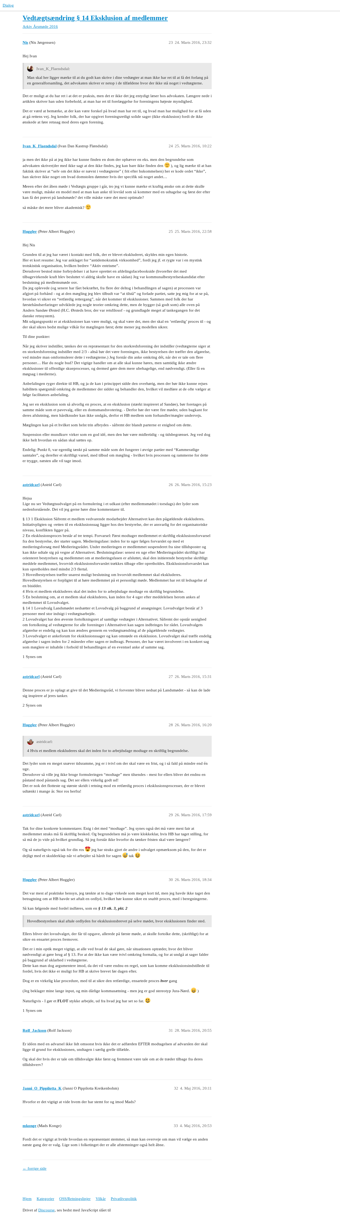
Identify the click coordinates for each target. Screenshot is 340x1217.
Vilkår (101, 1199)
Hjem (27, 1199)
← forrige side (34, 1168)
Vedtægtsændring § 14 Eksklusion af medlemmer (95, 18)
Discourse (46, 1210)
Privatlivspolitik (124, 1199)
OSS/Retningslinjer (75, 1199)
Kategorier (45, 1199)
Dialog (8, 5)
